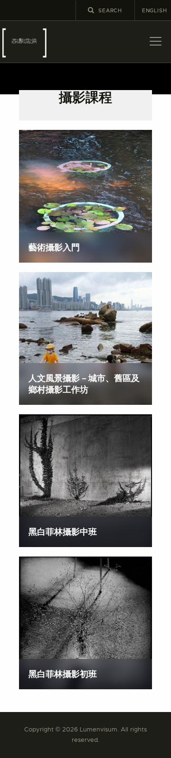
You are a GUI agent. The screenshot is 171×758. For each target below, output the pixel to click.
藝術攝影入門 (54, 247)
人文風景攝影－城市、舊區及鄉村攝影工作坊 (84, 384)
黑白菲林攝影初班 (62, 673)
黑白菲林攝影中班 (62, 531)
